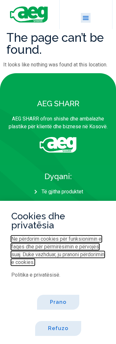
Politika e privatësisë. (35, 275)
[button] (86, 18)
